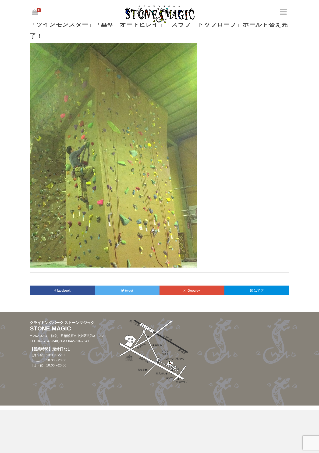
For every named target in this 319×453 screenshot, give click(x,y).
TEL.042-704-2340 (44, 341)
